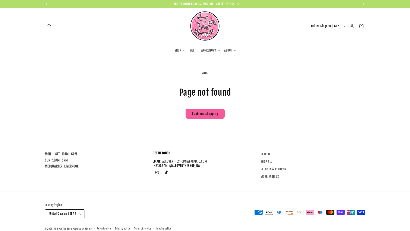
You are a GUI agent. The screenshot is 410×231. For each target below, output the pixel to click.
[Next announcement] (363, 4)
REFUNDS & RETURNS (273, 169)
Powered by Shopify (83, 228)
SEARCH (265, 154)
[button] (49, 26)
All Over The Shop (63, 228)
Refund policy (104, 228)
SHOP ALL (266, 162)
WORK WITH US (270, 177)
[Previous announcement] (46, 4)
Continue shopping (205, 114)
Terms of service (142, 228)
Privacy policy (122, 228)
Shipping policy (163, 228)
